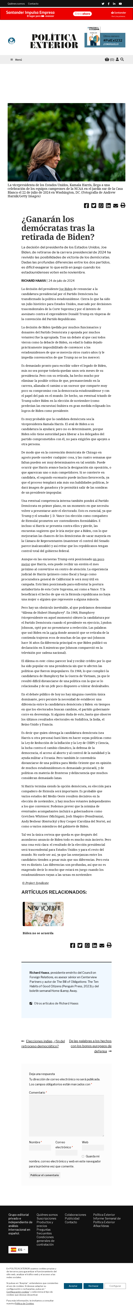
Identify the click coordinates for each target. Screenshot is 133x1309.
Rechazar (93, 1286)
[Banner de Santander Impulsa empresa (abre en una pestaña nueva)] (66, 14)
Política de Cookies (24, 1303)
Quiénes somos (16, 3)
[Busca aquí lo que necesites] (122, 59)
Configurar (115, 1286)
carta (53, 633)
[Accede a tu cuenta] (117, 59)
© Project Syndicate (35, 883)
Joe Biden (66, 289)
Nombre (35, 1142)
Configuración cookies (17, 1292)
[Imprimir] (123, 206)
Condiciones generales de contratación (45, 1240)
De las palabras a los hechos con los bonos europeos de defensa (90, 1046)
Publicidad (72, 1218)
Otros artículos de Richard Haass (55, 1003)
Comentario (38, 1092)
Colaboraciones (75, 1214)
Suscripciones (46, 1218)
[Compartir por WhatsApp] (101, 206)
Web (85, 1142)
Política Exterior (104, 1214)
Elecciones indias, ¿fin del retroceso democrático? (43, 1043)
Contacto (33, 3)
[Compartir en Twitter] (93, 206)
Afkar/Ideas (101, 1226)
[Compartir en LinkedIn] (108, 206)
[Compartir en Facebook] (86, 206)
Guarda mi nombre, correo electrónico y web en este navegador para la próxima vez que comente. (65, 1161)
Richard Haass (33, 280)
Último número (111, 36)
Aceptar (73, 1286)
